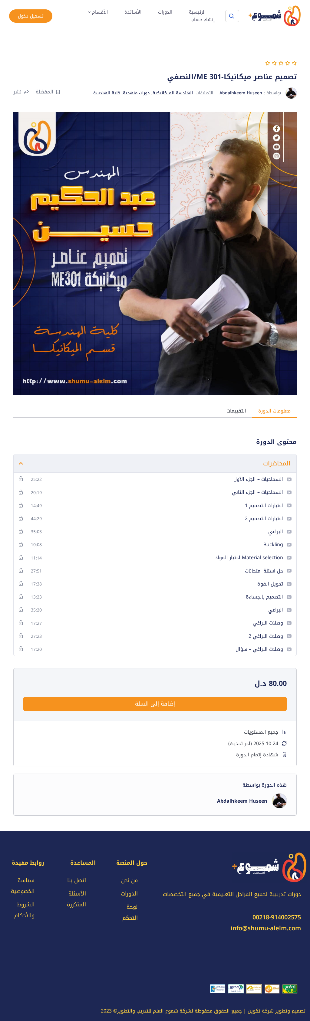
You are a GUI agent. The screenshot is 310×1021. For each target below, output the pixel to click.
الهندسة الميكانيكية (173, 93)
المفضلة (44, 92)
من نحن (129, 880)
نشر (17, 92)
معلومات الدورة (274, 411)
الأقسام (100, 12)
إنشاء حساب (202, 20)
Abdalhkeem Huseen (240, 93)
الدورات (165, 12)
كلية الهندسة (106, 93)
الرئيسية (197, 12)
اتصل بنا (76, 880)
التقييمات (236, 411)
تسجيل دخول (31, 16)
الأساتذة (132, 12)
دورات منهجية (136, 93)
